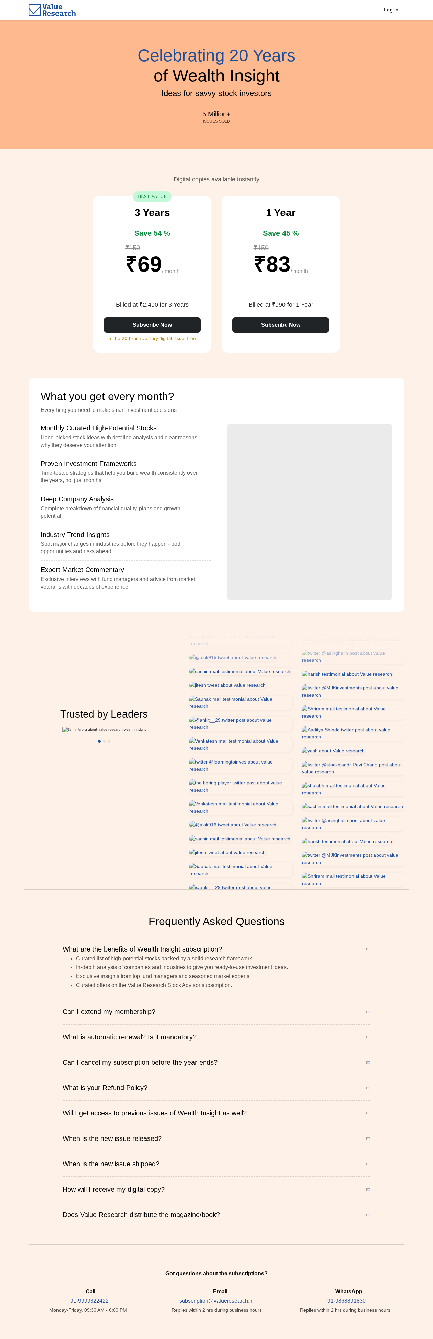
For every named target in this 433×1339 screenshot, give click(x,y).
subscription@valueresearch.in (216, 1301)
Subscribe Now (152, 325)
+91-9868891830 (345, 1301)
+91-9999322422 (88, 1301)
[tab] (126, 436)
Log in (391, 10)
